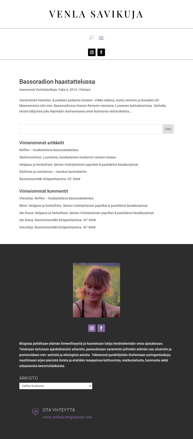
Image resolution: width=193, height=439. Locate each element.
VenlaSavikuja (46, 89)
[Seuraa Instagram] (92, 52)
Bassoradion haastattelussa (57, 81)
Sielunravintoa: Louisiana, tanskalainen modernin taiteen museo (67, 157)
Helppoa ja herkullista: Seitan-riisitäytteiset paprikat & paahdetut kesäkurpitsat (78, 164)
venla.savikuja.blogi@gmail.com (67, 417)
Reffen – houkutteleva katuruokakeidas (48, 150)
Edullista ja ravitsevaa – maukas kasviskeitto (53, 172)
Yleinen (85, 89)
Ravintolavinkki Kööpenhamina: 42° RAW (49, 179)
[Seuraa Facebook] (101, 52)
